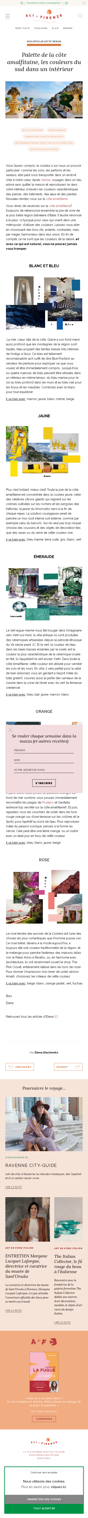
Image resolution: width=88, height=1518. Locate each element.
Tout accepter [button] (44, 1508)
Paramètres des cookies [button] (44, 1499)
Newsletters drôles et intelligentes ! (44, 2)
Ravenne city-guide (31, 1165)
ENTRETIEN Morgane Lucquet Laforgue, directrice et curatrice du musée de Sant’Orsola (26, 1266)
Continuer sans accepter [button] (44, 1472)
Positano (48, 802)
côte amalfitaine (56, 199)
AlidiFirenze (44, 16)
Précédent (23, 1067)
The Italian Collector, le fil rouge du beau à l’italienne (68, 1264)
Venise (45, 180)
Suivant (62, 1067)
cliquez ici (58, 1487)
